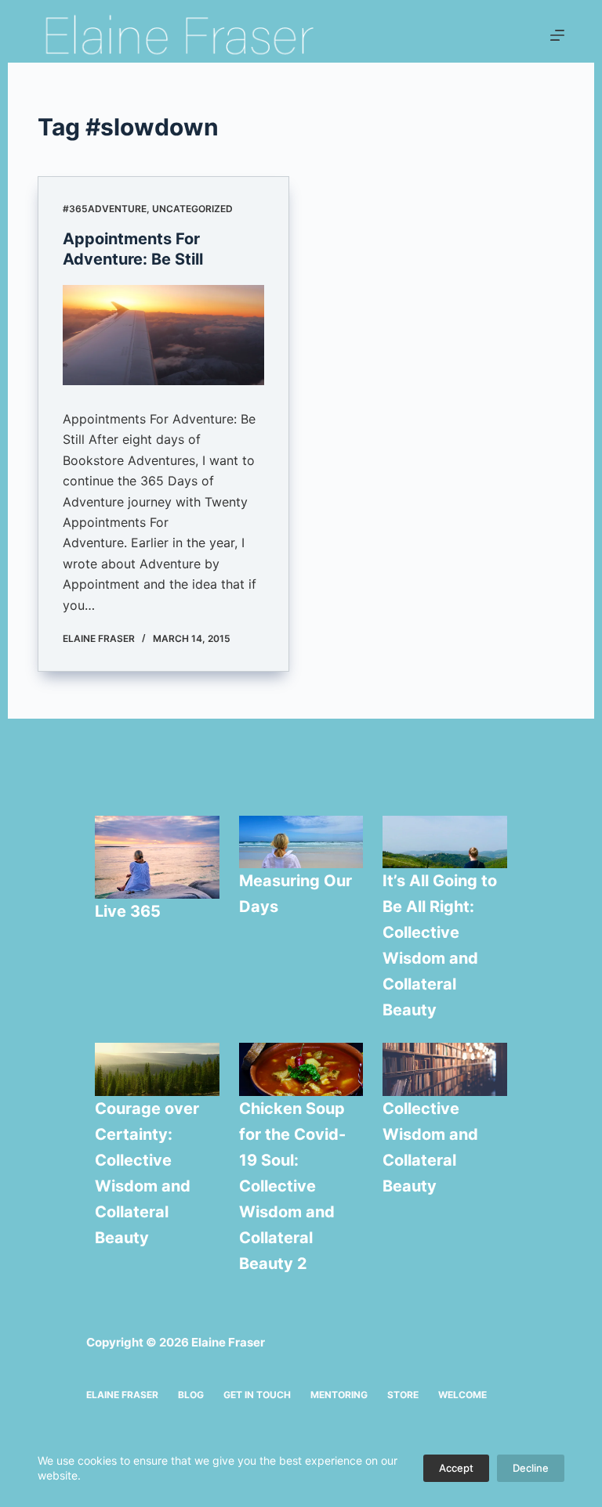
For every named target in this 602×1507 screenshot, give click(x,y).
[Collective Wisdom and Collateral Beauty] (445, 1069)
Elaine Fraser (122, 1395)
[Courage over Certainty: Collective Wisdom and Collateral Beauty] (157, 1069)
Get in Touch (257, 1395)
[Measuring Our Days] (301, 842)
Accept (456, 1468)
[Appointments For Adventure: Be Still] (163, 335)
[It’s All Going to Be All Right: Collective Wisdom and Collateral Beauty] (445, 842)
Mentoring (339, 1395)
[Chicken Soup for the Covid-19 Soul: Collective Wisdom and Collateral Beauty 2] (301, 1069)
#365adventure (105, 209)
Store (403, 1395)
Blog (191, 1395)
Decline (531, 1468)
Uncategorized (192, 209)
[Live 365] (157, 857)
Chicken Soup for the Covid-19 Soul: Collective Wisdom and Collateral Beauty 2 (292, 1186)
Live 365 (128, 911)
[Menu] (557, 35)
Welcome (462, 1395)
